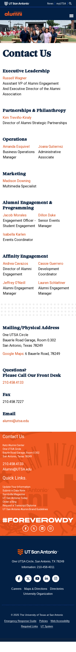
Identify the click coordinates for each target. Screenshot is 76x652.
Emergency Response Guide (20, 620)
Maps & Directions (35, 588)
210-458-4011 (45, 567)
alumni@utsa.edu (16, 421)
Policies (43, 620)
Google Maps (13, 354)
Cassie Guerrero (50, 263)
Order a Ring (9, 501)
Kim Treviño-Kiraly (17, 117)
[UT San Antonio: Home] (17, 3)
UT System (47, 626)
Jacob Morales (15, 215)
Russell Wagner (15, 78)
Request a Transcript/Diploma (19, 505)
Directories (57, 588)
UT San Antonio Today (15, 498)
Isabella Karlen (14, 234)
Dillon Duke (47, 215)
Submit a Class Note (14, 490)
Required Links (29, 626)
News (50, 3)
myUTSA (61, 3)
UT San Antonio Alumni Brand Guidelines (25, 509)
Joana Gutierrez (50, 146)
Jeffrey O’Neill (14, 283)
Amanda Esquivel (16, 146)
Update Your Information (16, 486)
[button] (70, 3)
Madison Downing (16, 181)
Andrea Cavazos (15, 263)
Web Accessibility (60, 620)
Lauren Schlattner (51, 283)
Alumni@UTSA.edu (17, 469)
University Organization (38, 593)
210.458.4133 (13, 382)
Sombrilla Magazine (14, 494)
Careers (16, 588)
